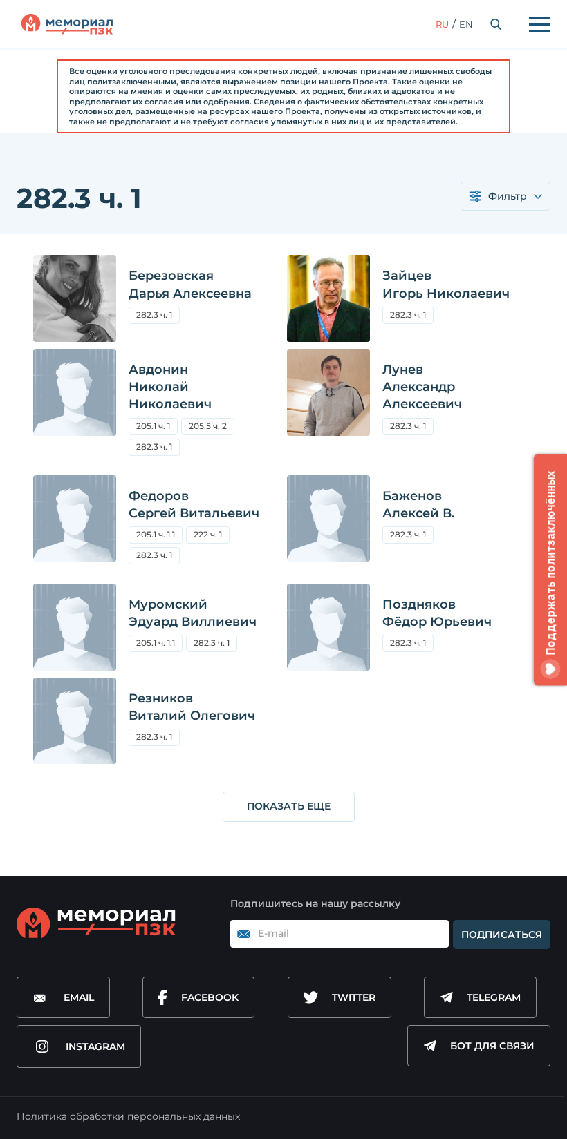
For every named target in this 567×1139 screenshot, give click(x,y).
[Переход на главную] (67, 24)
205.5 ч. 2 (211, 428)
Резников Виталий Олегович (192, 707)
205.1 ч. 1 (153, 426)
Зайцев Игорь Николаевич (446, 284)
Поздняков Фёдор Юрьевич (437, 613)
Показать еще (289, 806)
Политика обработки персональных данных (128, 1116)
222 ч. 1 (208, 534)
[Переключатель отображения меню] (539, 24)
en (466, 24)
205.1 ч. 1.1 (155, 534)
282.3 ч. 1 (154, 314)
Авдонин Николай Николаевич (170, 387)
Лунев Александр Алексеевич (422, 387)
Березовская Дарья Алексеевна (190, 284)
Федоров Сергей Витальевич (194, 504)
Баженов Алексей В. (418, 504)
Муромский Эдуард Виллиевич (193, 613)
